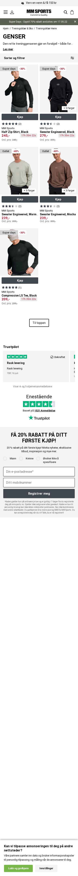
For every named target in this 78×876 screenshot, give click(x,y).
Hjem (6, 28)
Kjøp (20, 117)
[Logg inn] (12, 12)
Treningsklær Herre (46, 28)
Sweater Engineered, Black (57, 131)
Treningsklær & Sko (22, 28)
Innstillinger (46, 868)
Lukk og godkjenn (18, 868)
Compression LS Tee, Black (19, 295)
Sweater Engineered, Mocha (58, 214)
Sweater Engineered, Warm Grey (22, 214)
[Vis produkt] (10, 123)
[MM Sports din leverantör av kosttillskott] (39, 12)
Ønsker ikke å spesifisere (51, 460)
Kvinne (29, 458)
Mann (13, 458)
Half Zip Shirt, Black (15, 131)
